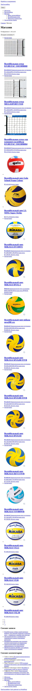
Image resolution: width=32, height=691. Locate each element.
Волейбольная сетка (14, 17)
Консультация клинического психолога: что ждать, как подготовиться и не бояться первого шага (17, 672)
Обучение (7, 10)
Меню (3, 7)
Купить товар (15, 74)
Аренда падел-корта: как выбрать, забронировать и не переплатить (14, 645)
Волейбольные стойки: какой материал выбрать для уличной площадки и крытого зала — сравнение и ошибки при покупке (17, 633)
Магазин (7, 14)
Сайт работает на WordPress (18, 689)
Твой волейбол (5, 4)
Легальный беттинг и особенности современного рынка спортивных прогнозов (14, 638)
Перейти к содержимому (8, 1)
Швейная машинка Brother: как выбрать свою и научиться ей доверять (16, 648)
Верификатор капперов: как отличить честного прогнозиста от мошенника (15, 642)
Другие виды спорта (10, 20)
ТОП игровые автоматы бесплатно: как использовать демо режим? (17, 664)
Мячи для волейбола (14, 15)
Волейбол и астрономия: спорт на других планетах (16, 668)
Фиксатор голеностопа (15, 18)
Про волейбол (8, 12)
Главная (3, 23)
